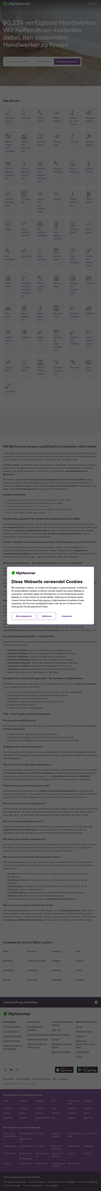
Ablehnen (47, 616)
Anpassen (67, 616)
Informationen (44, 600)
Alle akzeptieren (24, 616)
